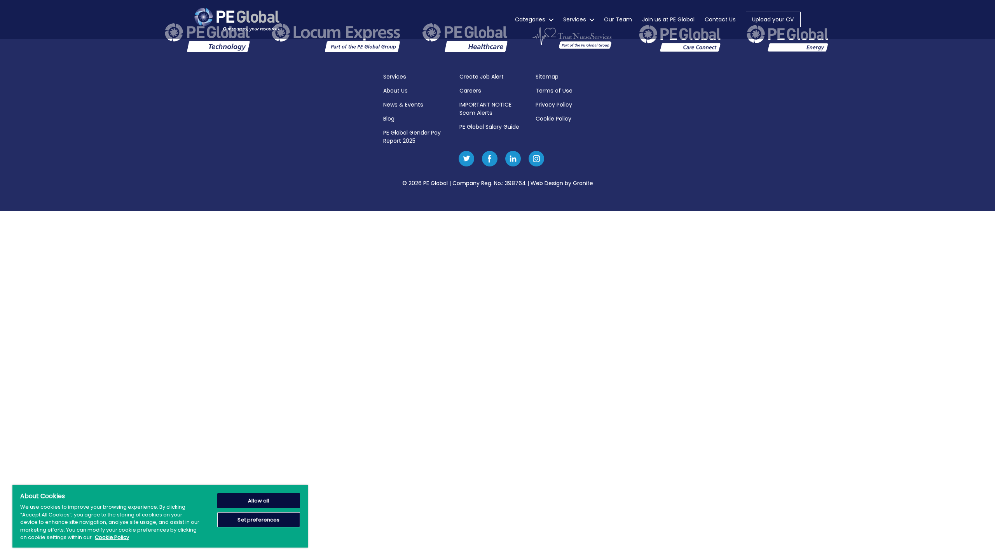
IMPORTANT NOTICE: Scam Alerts (486, 109)
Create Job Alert (481, 76)
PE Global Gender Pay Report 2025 (412, 137)
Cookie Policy (553, 118)
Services (574, 19)
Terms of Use (554, 90)
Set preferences (258, 519)
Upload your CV (773, 19)
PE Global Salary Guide (489, 127)
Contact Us (720, 19)
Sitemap (547, 76)
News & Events (403, 104)
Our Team (618, 19)
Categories (530, 19)
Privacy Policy (554, 104)
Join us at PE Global (668, 19)
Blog (389, 118)
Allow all (258, 500)
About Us (395, 90)
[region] (160, 516)
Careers (470, 90)
